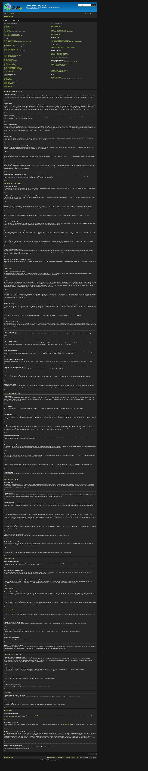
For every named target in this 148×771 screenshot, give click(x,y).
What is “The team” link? (56, 34)
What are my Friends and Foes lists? (58, 46)
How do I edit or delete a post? (10, 56)
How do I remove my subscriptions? (58, 65)
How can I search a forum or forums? (58, 51)
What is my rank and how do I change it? (12, 49)
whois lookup (7, 734)
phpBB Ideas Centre (66, 724)
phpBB (53, 224)
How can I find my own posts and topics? (59, 57)
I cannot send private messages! (57, 38)
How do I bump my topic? (9, 71)
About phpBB (14, 716)
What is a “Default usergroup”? (57, 32)
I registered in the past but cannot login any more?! (14, 31)
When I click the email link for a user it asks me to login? (15, 50)
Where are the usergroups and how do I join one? (61, 29)
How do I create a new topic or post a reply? (13, 55)
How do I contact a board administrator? (59, 79)
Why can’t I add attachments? (10, 64)
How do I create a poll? (8, 59)
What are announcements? (9, 82)
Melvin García (55, 760)
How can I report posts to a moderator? (12, 67)
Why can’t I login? (7, 30)
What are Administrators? (56, 25)
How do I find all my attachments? (58, 71)
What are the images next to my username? (13, 46)
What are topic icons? (8, 86)
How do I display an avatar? (9, 48)
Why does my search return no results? (59, 53)
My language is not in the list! (10, 45)
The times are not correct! (9, 42)
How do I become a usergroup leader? (59, 30)
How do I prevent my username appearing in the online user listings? (18, 41)
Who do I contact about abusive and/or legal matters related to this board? (66, 78)
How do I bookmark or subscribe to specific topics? (61, 62)
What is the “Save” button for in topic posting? (13, 68)
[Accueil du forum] (14, 7)
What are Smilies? (7, 78)
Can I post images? (8, 79)
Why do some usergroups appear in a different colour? (62, 31)
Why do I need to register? (9, 25)
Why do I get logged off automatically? (11, 34)
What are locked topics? (9, 84)
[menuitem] (12, 14)
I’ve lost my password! (8, 32)
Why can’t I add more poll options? (11, 60)
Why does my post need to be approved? (12, 69)
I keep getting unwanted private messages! (60, 40)
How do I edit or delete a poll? (10, 61)
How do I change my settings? (10, 40)
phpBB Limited (42, 715)
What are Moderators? (55, 26)
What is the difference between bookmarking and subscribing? (64, 61)
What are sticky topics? (8, 83)
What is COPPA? (7, 26)
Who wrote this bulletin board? (57, 76)
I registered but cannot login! (9, 29)
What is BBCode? (7, 75)
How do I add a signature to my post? (11, 57)
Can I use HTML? (7, 76)
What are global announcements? (10, 80)
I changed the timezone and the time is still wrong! (14, 44)
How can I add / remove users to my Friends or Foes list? (63, 47)
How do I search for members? (57, 55)
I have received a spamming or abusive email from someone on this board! (66, 41)
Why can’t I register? (8, 27)
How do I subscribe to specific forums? (59, 64)
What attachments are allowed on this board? (60, 70)
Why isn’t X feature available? (57, 77)
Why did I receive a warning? (10, 65)
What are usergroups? (55, 27)
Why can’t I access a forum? (10, 63)
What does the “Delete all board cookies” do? (13, 35)
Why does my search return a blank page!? (60, 54)
